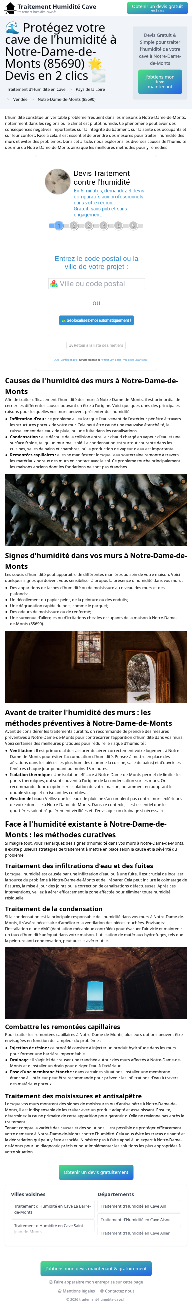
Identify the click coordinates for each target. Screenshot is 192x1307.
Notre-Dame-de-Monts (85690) (67, 99)
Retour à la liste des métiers (98, 345)
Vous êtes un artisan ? (135, 360)
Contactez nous (119, 1291)
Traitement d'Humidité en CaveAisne (135, 1219)
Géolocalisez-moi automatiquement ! (98, 320)
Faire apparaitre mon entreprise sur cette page (98, 1282)
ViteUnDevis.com (112, 360)
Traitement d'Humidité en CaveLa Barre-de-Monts (52, 1209)
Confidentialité (69, 360)
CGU (56, 360)
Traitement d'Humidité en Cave (36, 89)
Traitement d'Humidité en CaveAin (133, 1206)
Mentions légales (79, 1291)
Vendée (20, 99)
